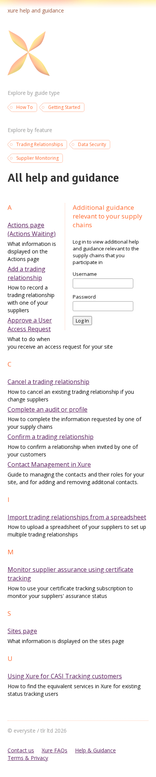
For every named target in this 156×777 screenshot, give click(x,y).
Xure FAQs (54, 750)
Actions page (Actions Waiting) (32, 229)
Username (85, 274)
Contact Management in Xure (49, 464)
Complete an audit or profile (47, 409)
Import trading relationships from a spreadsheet (77, 517)
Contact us (21, 750)
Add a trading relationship (26, 273)
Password (84, 296)
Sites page (22, 631)
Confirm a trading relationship (51, 437)
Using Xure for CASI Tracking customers (65, 676)
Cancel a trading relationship (48, 381)
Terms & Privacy (28, 757)
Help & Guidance (95, 750)
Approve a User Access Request (30, 324)
